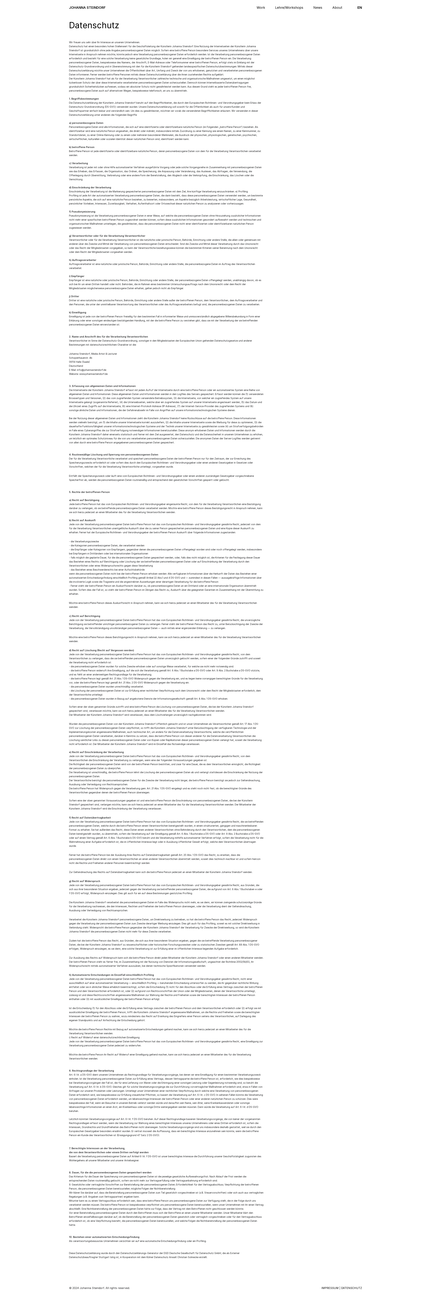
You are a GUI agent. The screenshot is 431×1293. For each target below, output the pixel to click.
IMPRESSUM (330, 1288)
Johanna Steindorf (87, 7)
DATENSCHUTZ (351, 1288)
